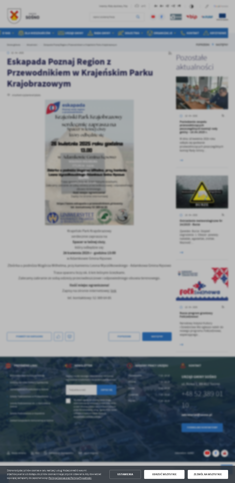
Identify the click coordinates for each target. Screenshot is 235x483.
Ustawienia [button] (125, 474)
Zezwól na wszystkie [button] (208, 474)
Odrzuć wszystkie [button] (164, 474)
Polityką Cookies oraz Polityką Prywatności (70, 478)
